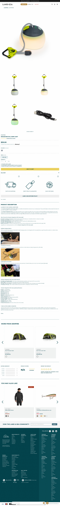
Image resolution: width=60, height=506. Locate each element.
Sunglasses (13, 468)
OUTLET (13, 465)
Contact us (13, 476)
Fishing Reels (4, 457)
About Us (30, 4)
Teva (42, 453)
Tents (31, 436)
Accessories (13, 441)
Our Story (13, 472)
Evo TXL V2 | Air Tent (41, 350)
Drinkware (13, 459)
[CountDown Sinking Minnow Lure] (50, 397)
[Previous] (2, 342)
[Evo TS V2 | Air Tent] (19, 337)
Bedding (31, 440)
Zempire (3, 135)
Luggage (13, 460)
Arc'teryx (43, 440)
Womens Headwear (33, 453)
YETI (42, 443)
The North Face (53, 439)
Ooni (52, 440)
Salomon (43, 442)
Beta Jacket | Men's (9, 410)
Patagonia (43, 462)
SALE (13, 467)
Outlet (37, 4)
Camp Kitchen (32, 441)
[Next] (57, 342)
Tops (12, 437)
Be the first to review (11, 138)
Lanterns (11, 7)
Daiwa (42, 436)
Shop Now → (42, 0)
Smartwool (43, 452)
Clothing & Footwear (5, 465)
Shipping (22, 471)
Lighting (6, 7)
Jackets (13, 435)
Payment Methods (24, 477)
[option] (6, 356)
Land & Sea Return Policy (30, 196)
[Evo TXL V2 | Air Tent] (50, 337)
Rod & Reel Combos (5, 463)
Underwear (13, 440)
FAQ (22, 476)
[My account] (54, 4)
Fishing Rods (4, 458)
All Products (32, 447)
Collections (13, 442)
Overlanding (14, 466)
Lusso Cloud (43, 441)
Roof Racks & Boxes (15, 457)
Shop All (24, 4)
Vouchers (32, 446)
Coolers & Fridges (14, 464)
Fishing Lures (4, 464)
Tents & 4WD (32, 452)
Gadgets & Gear (33, 451)
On (42, 450)
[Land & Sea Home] (8, 4)
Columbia (43, 444)
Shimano (52, 463)
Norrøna (52, 450)
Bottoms (22, 440)
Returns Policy (23, 472)
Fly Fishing (4, 459)
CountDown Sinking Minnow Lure (44, 410)
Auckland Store (14, 471)
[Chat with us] (47, 503)
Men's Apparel (14, 456)
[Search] (52, 4)
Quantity (3, 159)
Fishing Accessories (5, 462)
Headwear (13, 443)
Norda (42, 447)
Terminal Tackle (5, 460)
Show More (30, 131)
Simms (42, 451)
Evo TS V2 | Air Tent (9, 350)
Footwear (13, 436)
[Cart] (57, 4)
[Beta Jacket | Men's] (19, 397)
